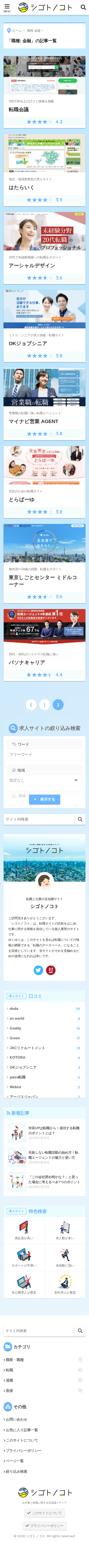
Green (45, 1038)
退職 (44, 1380)
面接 (44, 1391)
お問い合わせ (16, 1419)
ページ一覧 (15, 1461)
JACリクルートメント (45, 1048)
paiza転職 (45, 1077)
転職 (44, 1370)
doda (45, 1008)
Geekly (45, 1028)
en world (45, 1018)
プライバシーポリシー (24, 1451)
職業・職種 (44, 1360)
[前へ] (31, 704)
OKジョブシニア (45, 1067)
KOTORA (45, 1057)
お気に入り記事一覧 (22, 1430)
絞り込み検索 (16, 1471)
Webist (45, 1087)
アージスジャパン (45, 1097)
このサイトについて (22, 1440)
